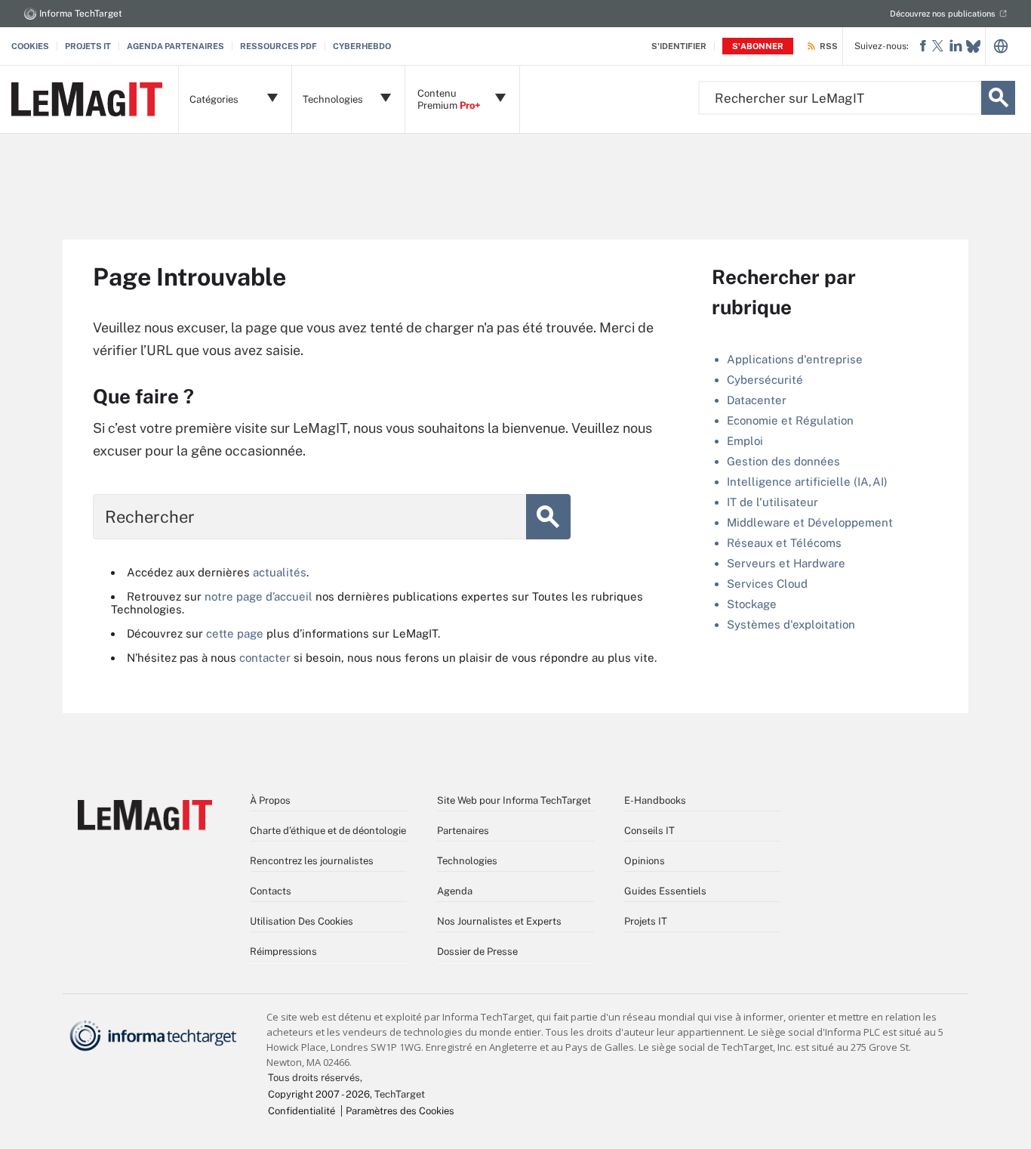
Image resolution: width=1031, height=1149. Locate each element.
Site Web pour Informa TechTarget (514, 800)
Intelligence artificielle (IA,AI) (807, 481)
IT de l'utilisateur (772, 502)
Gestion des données (783, 461)
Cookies (30, 46)
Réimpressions (283, 951)
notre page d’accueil (258, 596)
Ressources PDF (278, 46)
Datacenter (756, 400)
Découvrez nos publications (943, 13)
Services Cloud (767, 583)
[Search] (998, 98)
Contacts (270, 891)
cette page (234, 633)
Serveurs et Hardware (786, 563)
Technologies (467, 860)
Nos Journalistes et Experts (499, 921)
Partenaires (463, 830)
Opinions (644, 860)
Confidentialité (301, 1111)
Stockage (752, 604)
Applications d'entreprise (795, 359)
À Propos (270, 800)
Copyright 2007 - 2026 (319, 1094)
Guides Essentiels (665, 891)
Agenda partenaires (175, 46)
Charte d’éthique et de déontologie (328, 830)
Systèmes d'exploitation (791, 624)
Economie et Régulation (790, 420)
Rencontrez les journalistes (312, 860)
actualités (279, 572)
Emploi (745, 440)
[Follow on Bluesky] (973, 46)
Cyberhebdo (362, 46)
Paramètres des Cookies (400, 1111)
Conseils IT (649, 830)
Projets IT (88, 46)
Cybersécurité (765, 379)
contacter (265, 657)
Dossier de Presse (477, 951)
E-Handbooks (655, 800)
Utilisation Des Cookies (301, 921)
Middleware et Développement (810, 522)
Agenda (454, 891)
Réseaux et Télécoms (784, 542)
